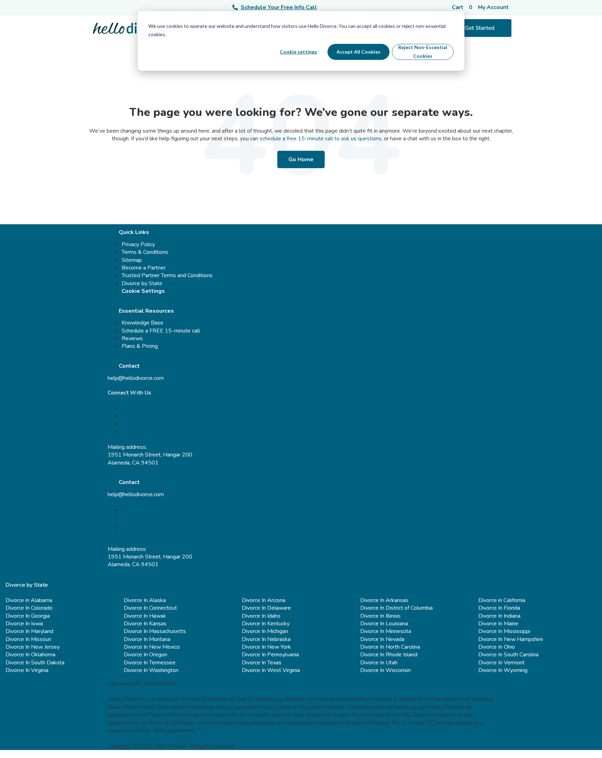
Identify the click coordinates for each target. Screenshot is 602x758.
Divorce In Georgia (28, 616)
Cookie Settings (143, 291)
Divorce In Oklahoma (30, 654)
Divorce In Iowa (24, 623)
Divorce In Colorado (29, 608)
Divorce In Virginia (27, 670)
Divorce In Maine (498, 623)
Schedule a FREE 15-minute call (161, 331)
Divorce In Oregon (145, 654)
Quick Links (134, 232)
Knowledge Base (142, 323)
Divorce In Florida (499, 608)
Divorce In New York (266, 647)
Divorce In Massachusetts (155, 631)
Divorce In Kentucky (266, 623)
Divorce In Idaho (261, 616)
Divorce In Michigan (265, 631)
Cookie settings (298, 52)
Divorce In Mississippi (504, 631)
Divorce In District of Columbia (396, 608)
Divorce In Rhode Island (388, 654)
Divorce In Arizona (263, 600)
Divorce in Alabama (29, 600)
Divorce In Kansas (145, 623)
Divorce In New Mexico (152, 647)
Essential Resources (146, 311)
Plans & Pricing (140, 346)
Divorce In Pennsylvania (270, 654)
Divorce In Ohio (496, 647)
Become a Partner (143, 268)
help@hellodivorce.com (136, 378)
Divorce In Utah (379, 662)
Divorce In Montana (147, 639)
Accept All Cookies (358, 52)
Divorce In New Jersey (33, 647)
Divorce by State (142, 283)
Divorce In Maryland (29, 631)
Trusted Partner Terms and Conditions (167, 275)
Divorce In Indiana (499, 616)
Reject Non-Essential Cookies (422, 51)
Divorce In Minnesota (385, 631)
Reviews (132, 338)
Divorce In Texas (261, 662)
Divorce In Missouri (28, 639)
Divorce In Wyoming (502, 670)
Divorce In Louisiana (384, 623)
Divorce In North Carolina (390, 647)
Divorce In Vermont (501, 662)
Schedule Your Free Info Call (279, 7)
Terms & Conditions (145, 252)
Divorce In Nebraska (266, 639)
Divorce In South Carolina (508, 654)
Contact (129, 366)
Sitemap (132, 260)
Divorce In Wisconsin (385, 670)
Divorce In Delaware (266, 608)
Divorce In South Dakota (35, 662)
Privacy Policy (138, 244)
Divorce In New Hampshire (510, 639)
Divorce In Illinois (380, 616)
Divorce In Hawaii (144, 616)
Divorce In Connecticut (150, 608)
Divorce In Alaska (145, 600)
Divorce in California (501, 600)
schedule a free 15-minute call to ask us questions (320, 138)
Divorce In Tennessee (150, 662)
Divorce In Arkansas (384, 600)
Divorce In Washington (151, 670)
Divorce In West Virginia (271, 670)
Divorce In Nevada (382, 639)
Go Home (301, 159)
